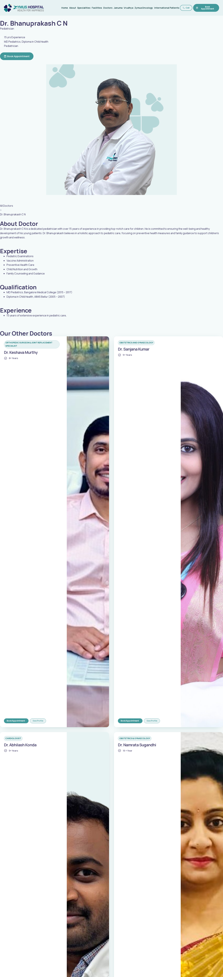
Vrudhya (128, 7)
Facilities (97, 7)
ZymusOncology (144, 7)
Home (64, 7)
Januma (118, 7)
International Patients (166, 7)
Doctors (107, 7)
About (72, 7)
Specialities (83, 7)
